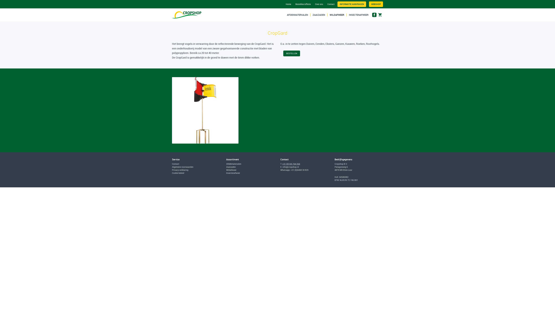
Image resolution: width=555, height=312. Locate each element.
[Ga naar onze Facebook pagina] (374, 15)
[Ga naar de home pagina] (186, 14)
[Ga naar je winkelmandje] (380, 15)
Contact (331, 4)
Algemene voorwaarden (182, 167)
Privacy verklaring (180, 170)
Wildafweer (337, 14)
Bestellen (291, 53)
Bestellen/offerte (303, 4)
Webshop (376, 4)
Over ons (319, 4)
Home (288, 4)
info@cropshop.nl (291, 167)
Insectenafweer (359, 14)
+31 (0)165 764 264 (291, 163)
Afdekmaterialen (297, 14)
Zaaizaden (319, 14)
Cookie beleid (178, 173)
